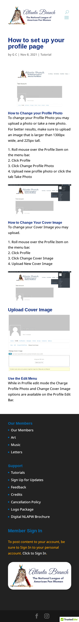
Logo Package (22, 509)
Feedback (18, 487)
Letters (16, 452)
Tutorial (45, 54)
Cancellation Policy (26, 502)
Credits (16, 494)
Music (15, 444)
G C (14, 54)
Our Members (22, 430)
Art (13, 437)
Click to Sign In (34, 553)
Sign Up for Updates (27, 480)
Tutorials (18, 472)
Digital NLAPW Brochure (30, 516)
